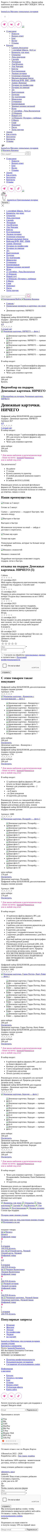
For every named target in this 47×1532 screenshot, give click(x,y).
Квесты (14, 69)
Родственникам (18, 71)
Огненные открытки (20, 76)
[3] (9, 644)
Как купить (11, 134)
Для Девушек (17, 66)
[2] (6, 644)
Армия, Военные (19, 83)
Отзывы (15, 43)
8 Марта (15, 120)
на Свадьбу (11, 1337)
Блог (13, 38)
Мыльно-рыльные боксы (22, 78)
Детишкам (16, 62)
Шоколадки (16, 99)
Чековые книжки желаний (23, 106)
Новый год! (16, 115)
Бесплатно (11, 136)
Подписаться (32, 1410)
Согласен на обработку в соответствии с (23, 657)
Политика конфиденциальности (20, 1359)
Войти (18, 299)
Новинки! (15, 125)
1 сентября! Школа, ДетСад (23, 50)
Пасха (14, 127)
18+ (13, 90)
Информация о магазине (7, 1370)
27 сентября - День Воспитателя (25, 111)
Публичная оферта (14, 1387)
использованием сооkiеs (11, 1516)
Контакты (10, 139)
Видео (14, 41)
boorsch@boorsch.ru (16, 1348)
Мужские (10, 1325)
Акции (9, 132)
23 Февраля (16, 113)
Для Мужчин (17, 64)
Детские (10, 1330)
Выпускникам (17, 92)
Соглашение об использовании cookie (23, 1364)
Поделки (15, 94)
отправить (6, 672)
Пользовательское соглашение (19, 1362)
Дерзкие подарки (19, 73)
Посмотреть (6, 743)
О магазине (11, 31)
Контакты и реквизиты (11, 1346)
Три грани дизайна (26, 1456)
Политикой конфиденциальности (14, 658)
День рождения (18, 57)
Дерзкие (10, 1334)
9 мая (13, 122)
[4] (12, 644)
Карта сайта (11, 1389)
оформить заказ (8, 1472)
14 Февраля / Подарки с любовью (26, 118)
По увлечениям (18, 97)
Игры (13, 108)
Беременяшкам (18, 104)
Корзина (15, 150)
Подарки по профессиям (22, 85)
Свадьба (15, 59)
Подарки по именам (20, 87)
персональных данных (35, 655)
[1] (2, 644)
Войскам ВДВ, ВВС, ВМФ (23, 80)
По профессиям (13, 1332)
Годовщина (16, 101)
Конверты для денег (20, 52)
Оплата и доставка (14, 1378)
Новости (15, 34)
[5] (15, 644)
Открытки (16, 55)
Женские (10, 1327)
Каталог (9, 45)
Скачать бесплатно (19, 48)
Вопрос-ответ (17, 36)
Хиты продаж (17, 129)
